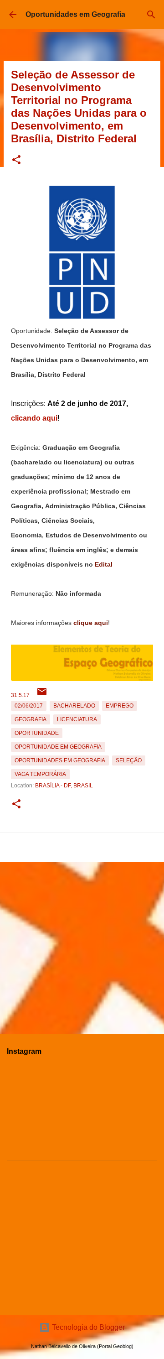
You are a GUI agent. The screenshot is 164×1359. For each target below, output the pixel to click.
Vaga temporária (40, 774)
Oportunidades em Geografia (75, 14)
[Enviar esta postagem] (41, 695)
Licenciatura (77, 719)
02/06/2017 (29, 706)
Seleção (129, 760)
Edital (104, 564)
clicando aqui (34, 418)
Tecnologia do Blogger (87, 1327)
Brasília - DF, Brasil (64, 785)
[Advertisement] (82, 944)
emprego (119, 706)
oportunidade (37, 733)
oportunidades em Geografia (60, 760)
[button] (16, 160)
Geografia (30, 719)
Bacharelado (74, 706)
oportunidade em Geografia (58, 747)
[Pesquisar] (151, 15)
